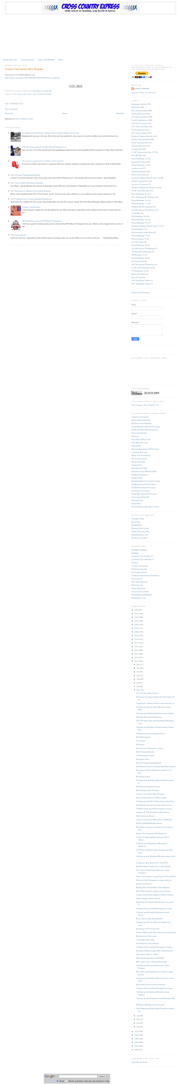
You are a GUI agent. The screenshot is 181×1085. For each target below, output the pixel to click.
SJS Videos (140, 744)
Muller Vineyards (138, 462)
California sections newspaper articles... (151, 733)
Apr (138, 1015)
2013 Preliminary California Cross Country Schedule (31, 191)
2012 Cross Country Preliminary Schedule (27, 183)
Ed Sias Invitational (139, 433)
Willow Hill (136, 503)
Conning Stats (137, 149)
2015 (136, 650)
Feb (138, 1023)
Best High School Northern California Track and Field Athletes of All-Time (50, 133)
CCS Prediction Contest (145, 755)
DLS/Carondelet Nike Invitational (145, 429)
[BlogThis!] (73, 86)
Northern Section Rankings (142, 206)
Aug (138, 679)
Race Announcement (42, 94)
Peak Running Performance (142, 594)
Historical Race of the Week (142, 232)
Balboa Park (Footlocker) (141, 420)
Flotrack (135, 562)
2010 (136, 1035)
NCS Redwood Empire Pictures (148, 786)
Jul (138, 682)
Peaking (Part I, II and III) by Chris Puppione (153, 887)
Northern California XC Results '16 (145, 187)
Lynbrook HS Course (139, 452)
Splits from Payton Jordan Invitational (150, 984)
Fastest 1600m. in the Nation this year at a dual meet (156, 932)
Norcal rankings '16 (139, 239)
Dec (138, 664)
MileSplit (135, 553)
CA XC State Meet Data (140, 190)
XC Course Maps (138, 261)
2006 (136, 1049)
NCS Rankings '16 (139, 216)
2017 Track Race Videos (141, 283)
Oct (138, 671)
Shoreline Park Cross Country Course (146, 481)
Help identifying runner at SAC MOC (150, 958)
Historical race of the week (146, 936)
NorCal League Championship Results (25, 175)
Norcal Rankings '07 (139, 194)
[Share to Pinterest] (81, 86)
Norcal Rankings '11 (139, 158)
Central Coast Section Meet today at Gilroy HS (154, 819)
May (139, 690)
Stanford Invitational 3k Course (144, 484)
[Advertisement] (90, 36)
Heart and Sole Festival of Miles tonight (151, 797)
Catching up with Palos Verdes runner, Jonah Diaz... (155, 801)
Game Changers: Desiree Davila (148, 898)
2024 (136, 617)
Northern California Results (142, 136)
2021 (136, 628)
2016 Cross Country (139, 123)
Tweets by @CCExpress (141, 292)
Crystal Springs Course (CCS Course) (146, 426)
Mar (138, 1019)
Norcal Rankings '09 (139, 245)
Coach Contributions (140, 120)
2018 (136, 639)
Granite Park (136, 445)
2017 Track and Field (140, 126)
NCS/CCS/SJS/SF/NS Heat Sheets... (149, 823)
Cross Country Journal (140, 591)
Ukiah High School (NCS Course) (144, 494)
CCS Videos (140, 740)
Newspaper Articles (139, 104)
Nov (138, 668)
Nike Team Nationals (139, 581)
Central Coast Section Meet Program (24, 69)
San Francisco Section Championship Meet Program (156, 766)
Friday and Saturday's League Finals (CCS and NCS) (156, 876)
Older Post (120, 113)
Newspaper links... (143, 759)
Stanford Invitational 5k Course (144, 487)
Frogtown (135, 436)
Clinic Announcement (140, 142)
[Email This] (70, 86)
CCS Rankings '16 (139, 271)
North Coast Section (139, 569)
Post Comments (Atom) (24, 118)
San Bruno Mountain (140, 474)
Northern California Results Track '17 (146, 226)
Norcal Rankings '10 (139, 200)
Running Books (138, 229)
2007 (136, 1046)
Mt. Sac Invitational (139, 458)
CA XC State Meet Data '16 (142, 267)
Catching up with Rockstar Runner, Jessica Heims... (155, 713)
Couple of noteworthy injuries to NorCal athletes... (155, 894)
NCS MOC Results (143, 737)
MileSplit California (139, 549)
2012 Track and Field (22, 94)
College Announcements (141, 139)
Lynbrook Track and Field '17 (143, 559)
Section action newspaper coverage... (150, 748)
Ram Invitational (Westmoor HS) (144, 471)
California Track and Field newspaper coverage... (154, 808)
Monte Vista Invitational (141, 455)
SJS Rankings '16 (138, 254)
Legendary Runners (139, 171)
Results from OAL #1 (144, 883)
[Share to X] (75, 86)
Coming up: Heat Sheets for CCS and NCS (152, 862)
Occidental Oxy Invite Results (147, 943)
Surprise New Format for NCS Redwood (151, 833)
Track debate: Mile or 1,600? (147, 954)
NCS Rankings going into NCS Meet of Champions (42, 221)
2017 (136, 643)
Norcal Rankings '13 (139, 203)
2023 (136, 621)
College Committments (31, 207)
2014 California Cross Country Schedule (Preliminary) (31, 199)
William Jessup (137, 500)
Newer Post (9, 113)
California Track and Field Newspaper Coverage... (155, 988)
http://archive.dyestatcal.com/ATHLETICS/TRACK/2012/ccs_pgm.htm (32, 77)
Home (60, 59)
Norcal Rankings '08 (139, 258)
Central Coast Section (140, 566)
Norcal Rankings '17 (139, 222)
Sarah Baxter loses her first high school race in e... (155, 805)
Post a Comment (11, 109)
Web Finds (136, 107)
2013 (136, 657)
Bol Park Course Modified (141, 423)
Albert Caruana (141, 88)
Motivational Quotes (19, 235)
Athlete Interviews (10, 59)
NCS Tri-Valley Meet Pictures (147, 790)
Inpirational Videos (139, 162)
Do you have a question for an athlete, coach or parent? (43, 161)
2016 (136, 646)
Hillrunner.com (137, 585)
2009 (136, 1038)
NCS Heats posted (143, 776)
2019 (136, 635)
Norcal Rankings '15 (139, 235)
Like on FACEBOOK (46, 59)
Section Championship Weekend (148, 762)
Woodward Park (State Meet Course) (145, 506)
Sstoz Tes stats (137, 277)
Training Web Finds (139, 145)
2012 (136, 661)
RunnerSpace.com (138, 598)
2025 (136, 613)
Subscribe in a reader (139, 1062)
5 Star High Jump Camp (145, 939)
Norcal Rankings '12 (139, 165)
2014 (136, 654)
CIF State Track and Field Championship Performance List (44, 147)
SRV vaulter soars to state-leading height (151, 961)
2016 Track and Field (140, 117)
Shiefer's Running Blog (140, 531)
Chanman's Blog (138, 518)
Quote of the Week (139, 274)
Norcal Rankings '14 (139, 219)
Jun (138, 686)
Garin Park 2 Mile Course (141, 439)
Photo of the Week (139, 174)
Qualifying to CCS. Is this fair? (148, 928)
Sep (138, 675)
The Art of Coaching (139, 184)
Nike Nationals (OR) (139, 468)
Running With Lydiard (140, 528)
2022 (136, 624)
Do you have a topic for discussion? (149, 918)
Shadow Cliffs (137, 478)
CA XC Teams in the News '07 (143, 152)
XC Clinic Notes (138, 242)
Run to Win (136, 522)
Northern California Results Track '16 (146, 177)
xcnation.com (137, 168)
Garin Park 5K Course (140, 442)
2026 (136, 610)
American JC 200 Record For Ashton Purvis (152, 812)
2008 (136, 1042)
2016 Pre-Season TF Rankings (143, 248)
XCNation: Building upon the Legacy (150, 1004)
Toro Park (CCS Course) (141, 490)
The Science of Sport (139, 538)
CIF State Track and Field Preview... (149, 717)
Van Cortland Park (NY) (141, 497)
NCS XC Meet (137, 155)
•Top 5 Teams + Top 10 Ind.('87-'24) (145, 405)
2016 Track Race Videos (141, 280)
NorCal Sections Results (145, 816)
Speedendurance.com (140, 534)
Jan (138, 1026)
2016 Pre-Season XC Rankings (143, 210)
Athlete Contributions (140, 181)
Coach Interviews (27, 59)
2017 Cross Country (139, 133)
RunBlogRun (137, 525)
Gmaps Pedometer (138, 588)
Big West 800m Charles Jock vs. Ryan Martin (153, 866)
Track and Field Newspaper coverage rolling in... (154, 880)
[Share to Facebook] (78, 86)
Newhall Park (137, 465)
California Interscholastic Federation (145, 575)
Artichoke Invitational (140, 417)
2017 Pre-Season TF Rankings (143, 264)
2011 (136, 1031)
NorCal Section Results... (145, 751)
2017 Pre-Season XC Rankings (143, 197)
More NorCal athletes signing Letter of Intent (153, 891)
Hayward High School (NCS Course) (145, 449)
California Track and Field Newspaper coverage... (154, 908)
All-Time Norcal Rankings (142, 251)
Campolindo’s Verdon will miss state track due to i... (156, 703)
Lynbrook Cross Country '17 (142, 556)
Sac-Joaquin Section (139, 572)
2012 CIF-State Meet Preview (147, 693)
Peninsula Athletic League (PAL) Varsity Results (154, 950)
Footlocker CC (137, 578)
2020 (136, 632)
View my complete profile (144, 93)
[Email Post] (52, 91)
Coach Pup (136, 213)
